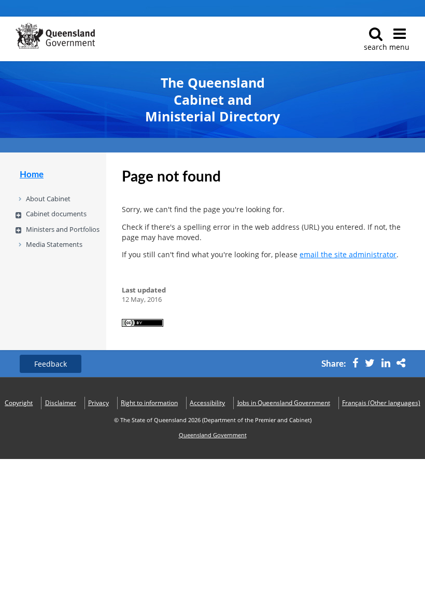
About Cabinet (48, 198)
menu (399, 47)
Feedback (50, 364)
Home (32, 175)
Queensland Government (213, 435)
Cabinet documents (56, 213)
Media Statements (54, 244)
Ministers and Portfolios (63, 229)
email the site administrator (348, 254)
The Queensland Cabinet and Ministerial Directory (212, 99)
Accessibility (207, 402)
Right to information (149, 402)
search (375, 47)
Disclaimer (60, 402)
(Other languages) (381, 402)
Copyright (19, 402)
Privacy (98, 402)
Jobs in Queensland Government (283, 402)
